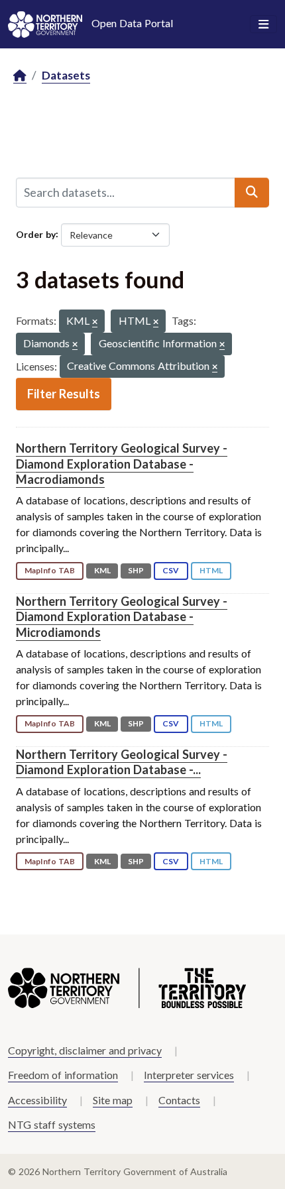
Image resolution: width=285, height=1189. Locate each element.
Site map (113, 1100)
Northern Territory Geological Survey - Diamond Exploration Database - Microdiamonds (121, 617)
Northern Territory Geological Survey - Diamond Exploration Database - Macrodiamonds (121, 463)
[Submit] (252, 192)
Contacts (179, 1100)
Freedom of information (63, 1074)
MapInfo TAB (50, 570)
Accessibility (37, 1100)
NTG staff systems (51, 1124)
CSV (170, 570)
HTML (211, 570)
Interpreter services (189, 1074)
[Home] (20, 76)
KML (102, 570)
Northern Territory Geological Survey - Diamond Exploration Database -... (121, 762)
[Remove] (94, 322)
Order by (36, 233)
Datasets (66, 75)
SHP (136, 570)
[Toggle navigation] (263, 24)
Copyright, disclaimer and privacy (85, 1050)
